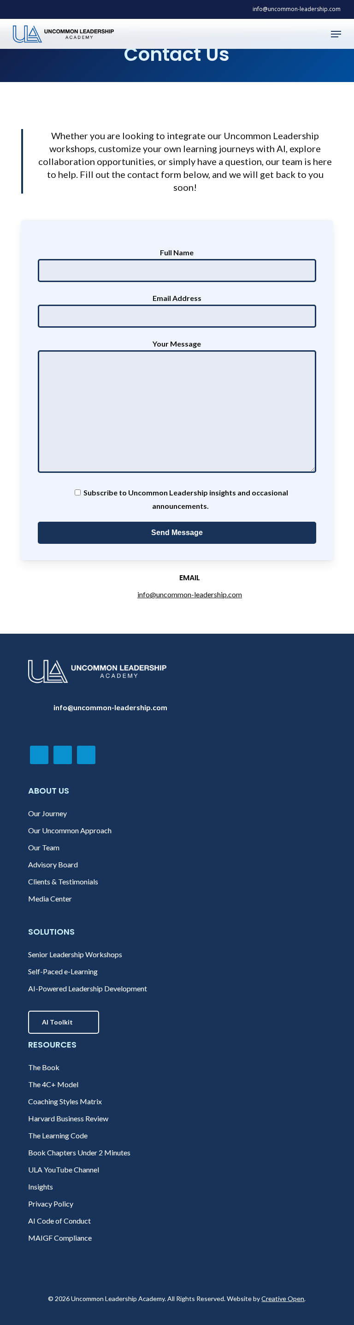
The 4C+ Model (53, 1084)
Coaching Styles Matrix (65, 1101)
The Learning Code (58, 1135)
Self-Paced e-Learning (63, 971)
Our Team (43, 847)
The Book (43, 1067)
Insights (40, 1186)
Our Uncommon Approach (70, 830)
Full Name (177, 252)
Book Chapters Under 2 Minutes (79, 1152)
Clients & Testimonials (63, 881)
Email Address (177, 298)
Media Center (50, 898)
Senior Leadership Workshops (75, 954)
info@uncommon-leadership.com (189, 594)
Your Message (177, 343)
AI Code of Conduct (59, 1220)
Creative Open (282, 1298)
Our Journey (47, 813)
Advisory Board (53, 864)
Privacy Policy (50, 1203)
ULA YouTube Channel (63, 1169)
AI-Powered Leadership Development (87, 988)
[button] (336, 34)
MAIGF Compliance (60, 1237)
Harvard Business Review (68, 1118)
